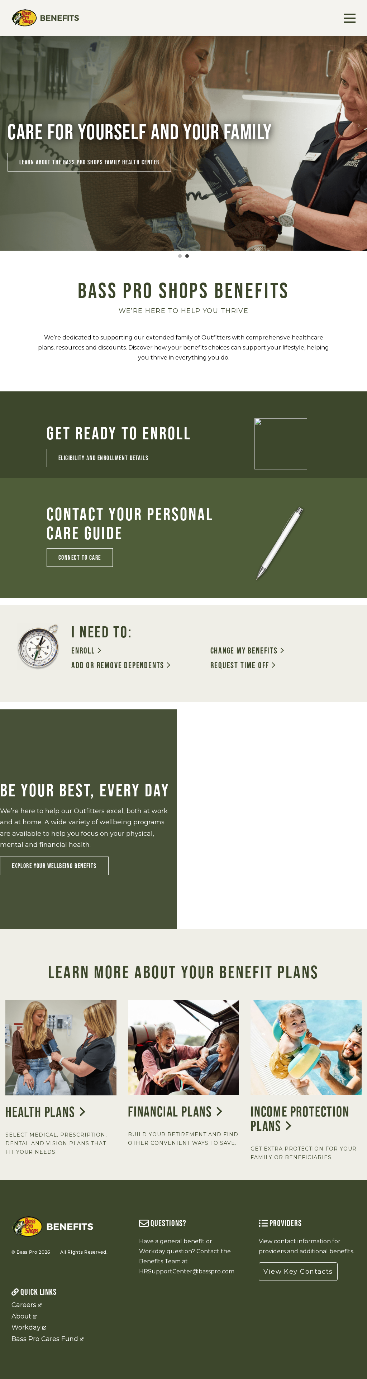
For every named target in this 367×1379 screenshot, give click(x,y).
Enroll (83, 650)
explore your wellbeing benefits (54, 865)
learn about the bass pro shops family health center (89, 162)
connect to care (79, 557)
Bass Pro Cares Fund (44, 1339)
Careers (23, 1305)
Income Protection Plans (300, 1118)
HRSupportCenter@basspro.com (186, 1271)
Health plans (40, 1112)
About (21, 1316)
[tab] (180, 256)
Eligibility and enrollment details (103, 458)
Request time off (240, 665)
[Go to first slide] (355, 125)
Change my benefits (244, 650)
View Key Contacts (298, 1272)
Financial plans (170, 1111)
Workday (25, 1327)
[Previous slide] (11, 125)
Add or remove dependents (117, 665)
